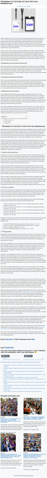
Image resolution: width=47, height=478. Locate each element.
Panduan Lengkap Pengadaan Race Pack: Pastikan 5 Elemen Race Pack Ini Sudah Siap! (34, 418)
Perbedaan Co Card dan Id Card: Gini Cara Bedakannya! (14, 118)
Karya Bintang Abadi (27, 291)
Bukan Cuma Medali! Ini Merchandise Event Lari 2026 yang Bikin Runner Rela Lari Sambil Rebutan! (11, 456)
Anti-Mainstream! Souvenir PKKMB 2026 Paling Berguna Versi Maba (20, 377)
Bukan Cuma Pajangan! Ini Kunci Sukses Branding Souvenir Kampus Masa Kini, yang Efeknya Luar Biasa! (35, 456)
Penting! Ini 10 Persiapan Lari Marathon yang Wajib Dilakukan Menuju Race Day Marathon (11, 420)
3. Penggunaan (7, 122)
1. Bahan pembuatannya (8, 120)
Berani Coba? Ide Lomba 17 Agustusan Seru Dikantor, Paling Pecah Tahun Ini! (23, 391)
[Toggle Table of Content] (26, 117)
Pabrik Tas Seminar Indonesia (32, 362)
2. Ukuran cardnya (7, 121)
